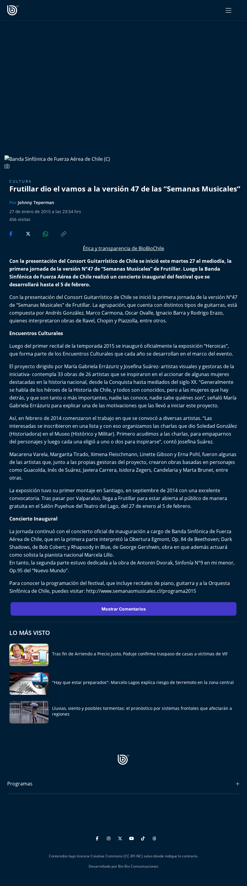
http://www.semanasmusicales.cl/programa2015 (141, 591)
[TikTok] (143, 837)
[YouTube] (132, 837)
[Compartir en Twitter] (22, 233)
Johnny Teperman (36, 202)
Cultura (20, 181)
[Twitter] (120, 837)
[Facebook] (98, 837)
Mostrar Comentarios (124, 608)
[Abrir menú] (228, 10)
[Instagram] (109, 837)
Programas (20, 783)
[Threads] (154, 837)
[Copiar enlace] (57, 233)
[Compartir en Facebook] (11, 233)
